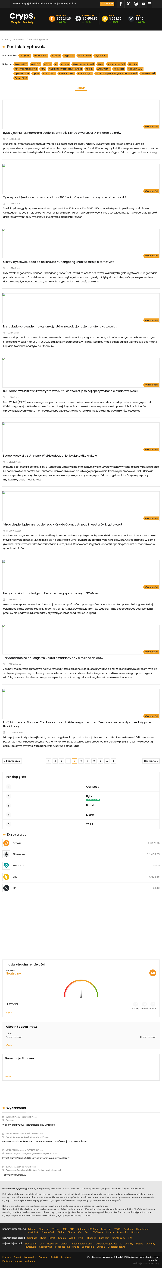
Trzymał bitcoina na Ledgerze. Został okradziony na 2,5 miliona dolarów (53, 658)
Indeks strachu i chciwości (25, 964)
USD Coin (93, 1229)
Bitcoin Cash (48, 1232)
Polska (139, 1243)
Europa (101, 1246)
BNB (111, 15)
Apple (36, 73)
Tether (55, 1229)
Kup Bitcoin (107, 3)
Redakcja (43, 1257)
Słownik (17, 1257)
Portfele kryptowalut (39, 39)
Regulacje (52, 1243)
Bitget (90, 805)
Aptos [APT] (49, 73)
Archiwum (30, 1260)
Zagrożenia (88, 1246)
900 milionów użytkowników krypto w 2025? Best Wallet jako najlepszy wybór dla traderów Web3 (70, 391)
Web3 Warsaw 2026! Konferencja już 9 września (28, 1124)
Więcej (9, 1012)
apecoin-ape (22, 73)
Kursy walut (16, 834)
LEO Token (97, 1232)
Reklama (6, 1257)
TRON (117, 1229)
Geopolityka (45, 1246)
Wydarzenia (101, 55)
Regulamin (66, 1257)
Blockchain (31, 1243)
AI (56, 64)
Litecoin (135, 1232)
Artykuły (56, 55)
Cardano (128, 1229)
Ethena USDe (75, 1232)
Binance (91, 1237)
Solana (81, 1229)
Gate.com (104, 1237)
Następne (150, 761)
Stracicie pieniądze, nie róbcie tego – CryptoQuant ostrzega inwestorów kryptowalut (62, 524)
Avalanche (122, 1232)
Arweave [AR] (148, 73)
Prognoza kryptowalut (67, 1246)
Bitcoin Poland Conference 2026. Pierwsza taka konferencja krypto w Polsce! (44, 1141)
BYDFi (81, 1237)
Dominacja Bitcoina (19, 1058)
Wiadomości (19, 39)
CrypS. (5, 39)
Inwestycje (30, 1246)
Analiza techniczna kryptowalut (65, 68)
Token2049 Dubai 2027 (15, 1174)
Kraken (91, 814)
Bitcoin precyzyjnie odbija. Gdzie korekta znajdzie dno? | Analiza (44, 3)
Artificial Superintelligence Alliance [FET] (116, 73)
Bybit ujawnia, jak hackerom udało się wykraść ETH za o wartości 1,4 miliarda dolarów (62, 133)
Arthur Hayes (85, 73)
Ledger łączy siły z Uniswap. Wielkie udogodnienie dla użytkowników (50, 456)
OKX (130, 1237)
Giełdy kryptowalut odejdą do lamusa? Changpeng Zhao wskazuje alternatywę (58, 262)
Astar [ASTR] (21, 77)
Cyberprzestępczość (106, 1243)
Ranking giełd (16, 777)
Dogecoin (106, 1229)
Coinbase (92, 786)
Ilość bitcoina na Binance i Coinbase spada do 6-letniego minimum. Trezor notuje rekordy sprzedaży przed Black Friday (77, 724)
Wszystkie (25, 55)
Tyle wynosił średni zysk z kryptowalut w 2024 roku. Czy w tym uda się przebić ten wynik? (64, 197)
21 (113, 760)
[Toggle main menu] (150, 4)
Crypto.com (118, 1237)
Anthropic (119, 68)
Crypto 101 (69, 55)
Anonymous (103, 68)
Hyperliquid (142, 1229)
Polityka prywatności (12, 1260)
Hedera (110, 1232)
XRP (137, 15)
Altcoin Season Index (21, 1026)
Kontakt (54, 1257)
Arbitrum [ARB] (66, 73)
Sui (86, 1232)
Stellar (61, 1232)
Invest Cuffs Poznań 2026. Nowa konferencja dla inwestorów (35, 1158)
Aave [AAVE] (21, 64)
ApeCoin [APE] (135, 68)
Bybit (89, 796)
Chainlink (33, 1232)
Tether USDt (20, 865)
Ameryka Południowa (26, 68)
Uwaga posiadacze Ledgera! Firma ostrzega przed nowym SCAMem (51, 593)
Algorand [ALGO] (116, 64)
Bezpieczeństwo (116, 1246)
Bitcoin (61, 15)
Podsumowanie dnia (82, 1243)
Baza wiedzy (30, 1257)
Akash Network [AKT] (83, 64)
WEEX (89, 824)
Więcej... (8, 1076)
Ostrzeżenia (84, 55)
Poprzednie (13, 761)
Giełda (64, 1243)
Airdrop (65, 64)
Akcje (100, 64)
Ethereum (88, 15)
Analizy (89, 68)
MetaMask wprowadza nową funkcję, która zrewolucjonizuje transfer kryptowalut (60, 326)
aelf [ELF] (35, 64)
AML (43, 68)
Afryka (47, 64)
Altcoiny (133, 64)
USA (42, 1243)
